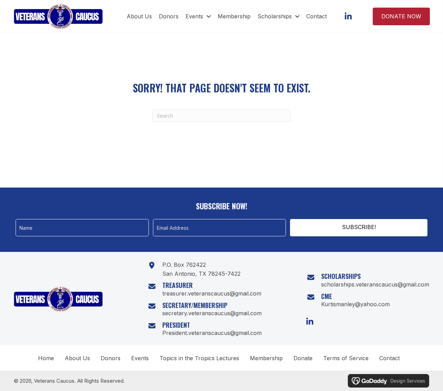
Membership (266, 358)
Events (140, 358)
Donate (303, 358)
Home (46, 358)
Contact (389, 358)
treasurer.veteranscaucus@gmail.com (211, 293)
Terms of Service (346, 358)
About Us (77, 358)
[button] (348, 16)
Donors (110, 358)
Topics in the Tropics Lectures (199, 358)
